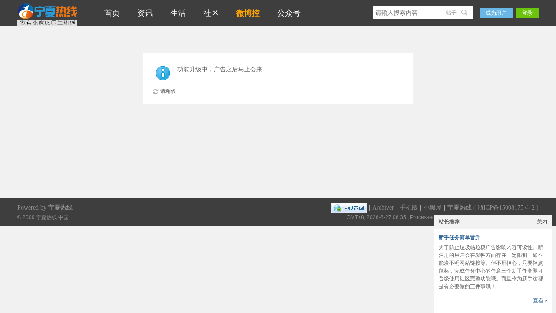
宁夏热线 (459, 207)
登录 (527, 13)
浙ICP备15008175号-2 (506, 207)
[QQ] (349, 207)
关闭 (542, 222)
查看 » (540, 300)
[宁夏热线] (47, 25)
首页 (112, 13)
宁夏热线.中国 (52, 217)
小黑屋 (433, 207)
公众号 (289, 13)
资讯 (145, 13)
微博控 (248, 13)
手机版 (409, 207)
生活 (178, 13)
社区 (211, 13)
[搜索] (465, 12)
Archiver (383, 207)
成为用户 (496, 13)
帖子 (451, 13)
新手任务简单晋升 (459, 237)
